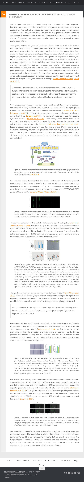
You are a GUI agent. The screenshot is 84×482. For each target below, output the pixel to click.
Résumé (30, 2)
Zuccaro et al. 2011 (70, 110)
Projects (57, 2)
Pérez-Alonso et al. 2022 (67, 124)
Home (5, 2)
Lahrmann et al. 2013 (18, 113)
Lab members (16, 2)
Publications (44, 2)
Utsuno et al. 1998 (22, 225)
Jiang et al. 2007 (26, 398)
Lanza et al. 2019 (33, 116)
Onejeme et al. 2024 (46, 329)
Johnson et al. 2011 (48, 124)
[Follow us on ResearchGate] (78, 472)
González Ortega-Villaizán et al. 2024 (44, 192)
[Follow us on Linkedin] (72, 472)
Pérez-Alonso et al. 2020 (63, 78)
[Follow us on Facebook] (69, 472)
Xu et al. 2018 (34, 175)
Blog (67, 2)
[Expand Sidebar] (3, 14)
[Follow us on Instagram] (65, 472)
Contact (75, 2)
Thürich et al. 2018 (35, 119)
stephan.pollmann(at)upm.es (15, 472)
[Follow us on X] (75, 472)
